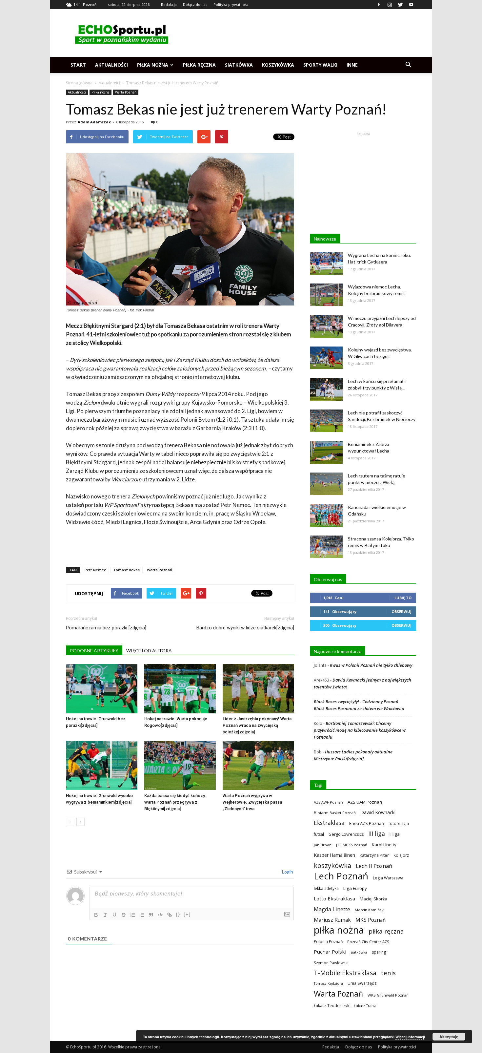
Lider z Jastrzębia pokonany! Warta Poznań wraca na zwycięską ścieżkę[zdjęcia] (257, 725)
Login (287, 871)
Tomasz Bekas (126, 569)
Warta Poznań (125, 92)
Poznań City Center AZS (368, 941)
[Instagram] (389, 4)
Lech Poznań (341, 876)
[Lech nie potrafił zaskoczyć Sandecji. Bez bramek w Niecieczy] (326, 421)
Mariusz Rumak (332, 919)
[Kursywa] (105, 915)
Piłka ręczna (199, 65)
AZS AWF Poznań (328, 802)
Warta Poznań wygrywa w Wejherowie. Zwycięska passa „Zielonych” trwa (252, 802)
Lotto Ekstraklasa (334, 898)
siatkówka (359, 952)
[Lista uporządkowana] (132, 915)
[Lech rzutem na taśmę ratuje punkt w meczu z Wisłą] (326, 484)
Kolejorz (401, 855)
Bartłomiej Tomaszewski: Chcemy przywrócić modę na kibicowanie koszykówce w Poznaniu (360, 730)
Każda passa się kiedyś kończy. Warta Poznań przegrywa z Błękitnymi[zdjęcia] (175, 802)
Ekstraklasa (329, 822)
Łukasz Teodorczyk (331, 1005)
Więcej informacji (410, 1036)
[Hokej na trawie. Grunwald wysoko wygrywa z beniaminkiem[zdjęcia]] (101, 765)
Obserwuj (402, 611)
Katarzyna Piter (374, 855)
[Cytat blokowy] (151, 915)
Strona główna (79, 83)
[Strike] (123, 915)
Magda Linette (332, 909)
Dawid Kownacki (377, 812)
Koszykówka (278, 65)
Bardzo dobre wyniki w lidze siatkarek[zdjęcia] (245, 628)
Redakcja (169, 4)
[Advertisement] (296, 33)
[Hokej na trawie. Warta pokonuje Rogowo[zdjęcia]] (180, 688)
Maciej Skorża (373, 899)
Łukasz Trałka (365, 1005)
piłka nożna (339, 930)
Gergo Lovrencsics (346, 834)
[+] (187, 914)
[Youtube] (411, 4)
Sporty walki (320, 65)
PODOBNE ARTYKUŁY (94, 650)
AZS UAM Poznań (365, 802)
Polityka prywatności (231, 4)
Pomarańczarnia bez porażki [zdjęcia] (106, 628)
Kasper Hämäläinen (334, 855)
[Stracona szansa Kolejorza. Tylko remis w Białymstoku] (326, 547)
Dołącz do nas (195, 4)
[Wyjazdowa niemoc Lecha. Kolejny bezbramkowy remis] (326, 295)
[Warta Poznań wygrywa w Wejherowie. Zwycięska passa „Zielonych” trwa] (258, 765)
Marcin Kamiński (370, 909)
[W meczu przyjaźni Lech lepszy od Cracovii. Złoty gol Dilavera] (326, 326)
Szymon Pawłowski (331, 962)
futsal (319, 834)
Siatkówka (239, 65)
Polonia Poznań (328, 941)
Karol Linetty (384, 845)
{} (178, 914)
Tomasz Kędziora (328, 983)
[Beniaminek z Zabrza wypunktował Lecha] (326, 452)
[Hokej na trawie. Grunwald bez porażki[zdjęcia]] (101, 688)
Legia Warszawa (388, 878)
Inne (352, 65)
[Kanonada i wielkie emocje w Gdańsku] (326, 515)
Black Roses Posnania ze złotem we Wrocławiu (359, 708)
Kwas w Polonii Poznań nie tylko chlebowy (371, 665)
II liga (395, 834)
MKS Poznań (370, 919)
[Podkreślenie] (114, 915)
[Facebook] (379, 4)
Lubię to (403, 597)
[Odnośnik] (169, 915)
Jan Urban (322, 844)
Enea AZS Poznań (366, 823)
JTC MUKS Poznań (351, 844)
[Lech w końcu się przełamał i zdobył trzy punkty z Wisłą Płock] (326, 389)
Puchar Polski (330, 951)
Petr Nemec (95, 569)
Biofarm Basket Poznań (335, 812)
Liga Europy (355, 888)
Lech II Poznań (374, 865)
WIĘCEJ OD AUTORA (149, 650)
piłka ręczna (386, 931)
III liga (376, 833)
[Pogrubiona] (96, 915)
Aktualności (111, 65)
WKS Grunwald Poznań (388, 995)
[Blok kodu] (160, 915)
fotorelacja (399, 823)
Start (78, 65)
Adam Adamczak (94, 121)
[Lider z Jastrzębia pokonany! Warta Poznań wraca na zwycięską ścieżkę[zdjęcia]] (258, 688)
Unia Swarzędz (362, 983)
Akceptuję (448, 1037)
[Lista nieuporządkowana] (142, 915)
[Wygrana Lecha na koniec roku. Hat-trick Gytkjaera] (326, 263)
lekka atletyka (326, 888)
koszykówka (332, 865)
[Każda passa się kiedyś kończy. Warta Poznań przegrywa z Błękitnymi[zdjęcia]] (180, 765)
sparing (379, 952)
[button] (408, 65)
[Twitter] (400, 4)
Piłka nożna (152, 65)
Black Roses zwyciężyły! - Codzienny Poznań (356, 702)
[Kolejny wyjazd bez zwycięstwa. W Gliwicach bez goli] (326, 358)
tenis (388, 972)
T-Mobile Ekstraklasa (345, 972)
